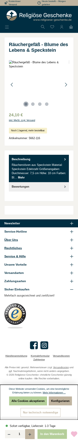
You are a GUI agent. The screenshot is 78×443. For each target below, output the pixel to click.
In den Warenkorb (52, 434)
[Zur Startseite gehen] (39, 15)
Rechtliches (13, 248)
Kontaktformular (40, 356)
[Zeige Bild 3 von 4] (39, 104)
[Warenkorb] (71, 27)
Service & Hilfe (15, 256)
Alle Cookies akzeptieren (28, 401)
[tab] (39, 168)
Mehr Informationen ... (54, 392)
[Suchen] (43, 27)
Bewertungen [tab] (20, 186)
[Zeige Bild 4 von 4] (46, 104)
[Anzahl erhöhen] (30, 434)
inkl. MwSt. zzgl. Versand (22, 120)
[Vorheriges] (12, 85)
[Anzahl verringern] (9, 434)
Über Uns (11, 239)
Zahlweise (39, 359)
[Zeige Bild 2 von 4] (32, 104)
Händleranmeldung (16, 356)
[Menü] (7, 27)
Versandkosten (61, 356)
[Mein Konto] (62, 27)
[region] (39, 84)
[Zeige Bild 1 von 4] (26, 104)
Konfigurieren (60, 401)
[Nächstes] (66, 85)
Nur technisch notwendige (40, 412)
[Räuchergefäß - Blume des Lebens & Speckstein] (39, 84)
